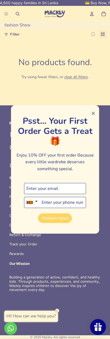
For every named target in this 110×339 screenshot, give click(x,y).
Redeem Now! (55, 218)
